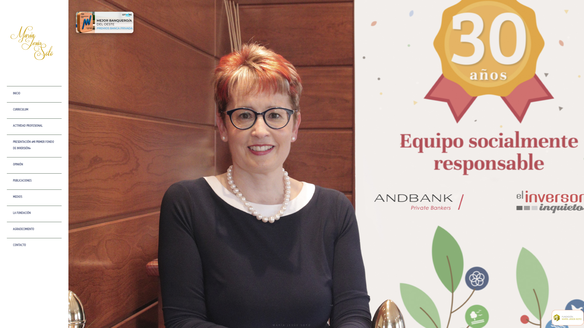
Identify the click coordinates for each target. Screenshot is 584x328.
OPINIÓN (18, 164)
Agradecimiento (23, 229)
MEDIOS (17, 197)
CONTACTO (19, 245)
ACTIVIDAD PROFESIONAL (28, 125)
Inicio (16, 93)
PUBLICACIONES (22, 180)
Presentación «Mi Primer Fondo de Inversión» (33, 145)
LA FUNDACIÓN (22, 213)
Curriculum (20, 109)
